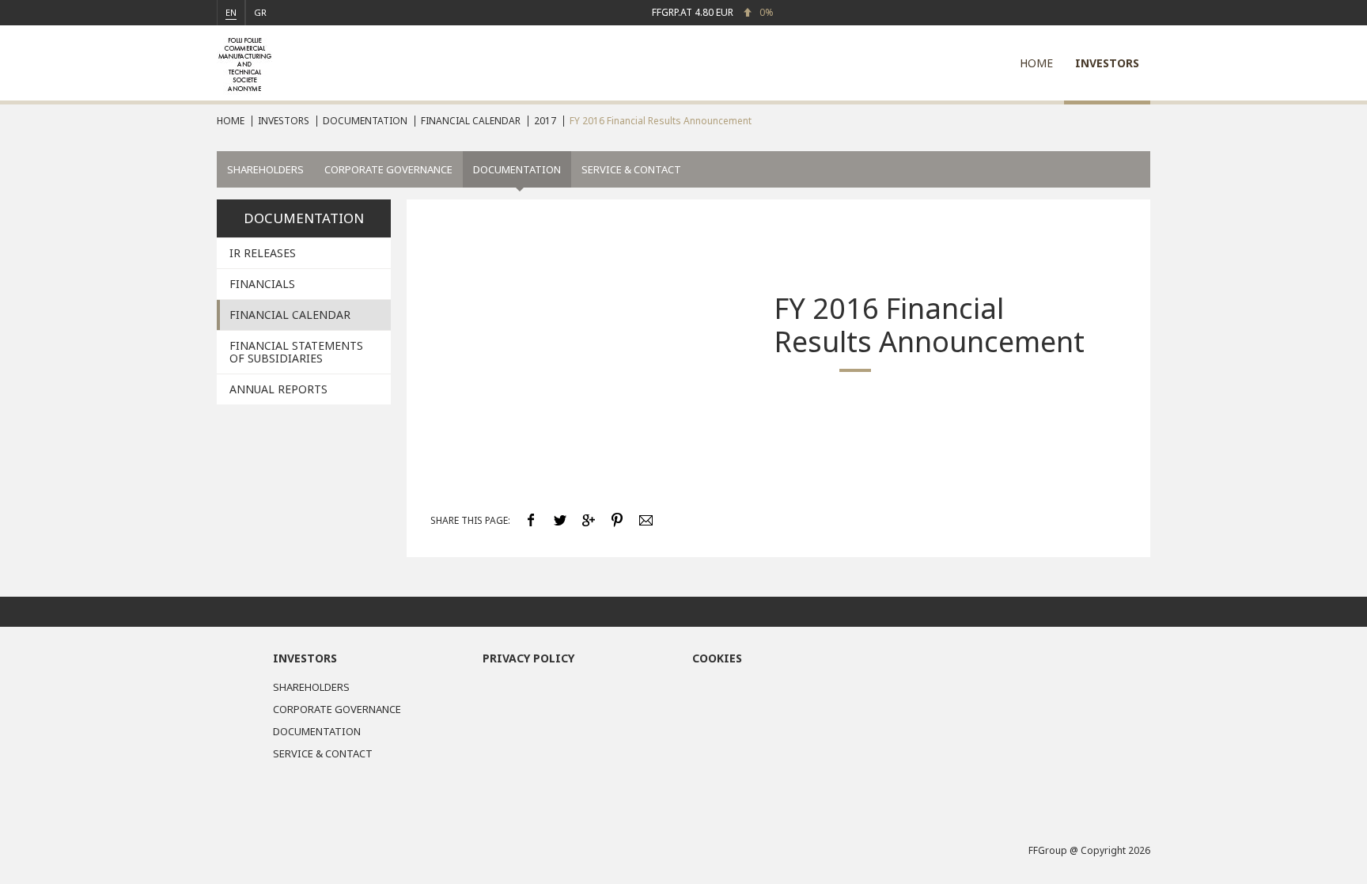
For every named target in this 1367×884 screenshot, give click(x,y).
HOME (1036, 62)
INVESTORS (1107, 62)
